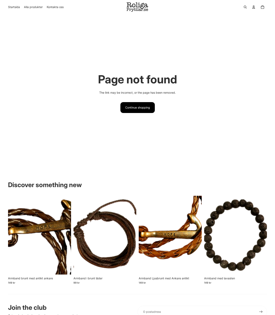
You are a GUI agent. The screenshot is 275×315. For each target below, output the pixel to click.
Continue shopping (137, 107)
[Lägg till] (64, 268)
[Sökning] (245, 7)
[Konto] (253, 7)
